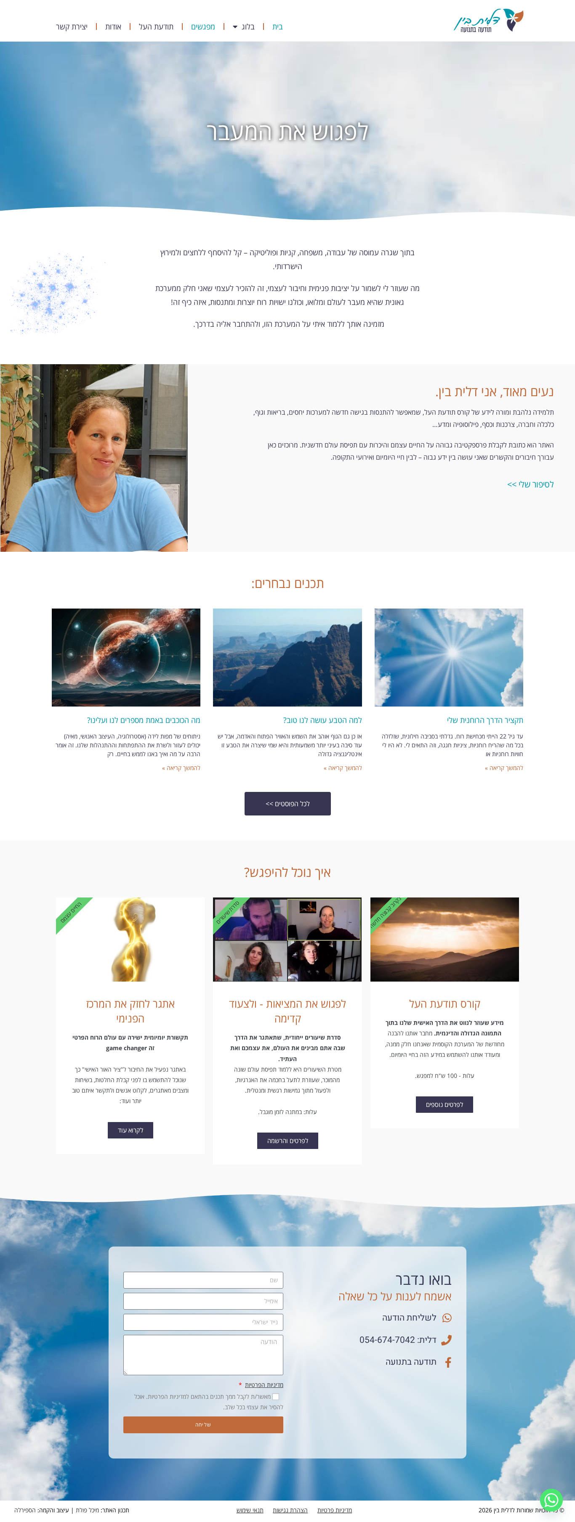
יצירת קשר (72, 26)
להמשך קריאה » (504, 768)
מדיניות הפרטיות (264, 1385)
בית (277, 26)
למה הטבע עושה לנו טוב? (322, 720)
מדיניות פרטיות (334, 1510)
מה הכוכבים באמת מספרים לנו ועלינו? (143, 720)
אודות (113, 26)
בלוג (248, 26)
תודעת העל (156, 26)
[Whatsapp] (551, 1500)
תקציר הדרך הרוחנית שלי (485, 720)
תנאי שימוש (250, 1510)
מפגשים (203, 26)
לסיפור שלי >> (530, 484)
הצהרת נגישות (290, 1510)
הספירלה (25, 1510)
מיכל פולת (87, 1510)
